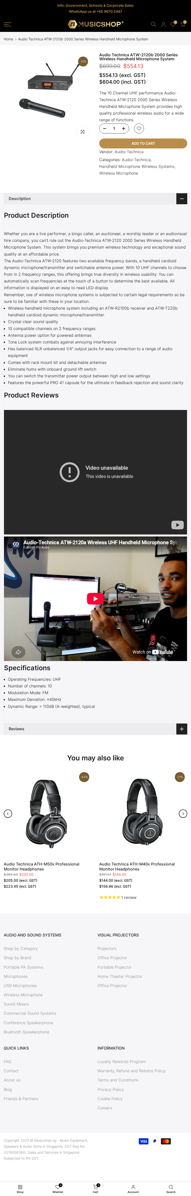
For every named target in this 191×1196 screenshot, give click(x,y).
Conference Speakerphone (28, 1022)
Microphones (16, 976)
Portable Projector (114, 967)
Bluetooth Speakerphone (26, 1031)
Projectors (106, 948)
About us (12, 1079)
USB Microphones (20, 985)
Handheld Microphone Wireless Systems (136, 166)
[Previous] (8, 813)
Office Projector (112, 957)
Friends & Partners (21, 1098)
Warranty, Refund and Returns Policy (131, 1070)
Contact (11, 1070)
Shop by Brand (17, 957)
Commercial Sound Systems (30, 1013)
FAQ (7, 1061)
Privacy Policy (110, 1089)
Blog (8, 1089)
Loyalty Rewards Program (121, 1061)
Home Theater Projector (119, 976)
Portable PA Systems (23, 967)
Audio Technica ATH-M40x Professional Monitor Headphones (137, 866)
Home (8, 39)
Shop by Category (21, 948)
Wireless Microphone (118, 173)
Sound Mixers (16, 1003)
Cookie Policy (110, 1098)
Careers (104, 1107)
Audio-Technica (129, 151)
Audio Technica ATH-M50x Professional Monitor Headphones (41, 866)
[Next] (183, 813)
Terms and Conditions (117, 1079)
